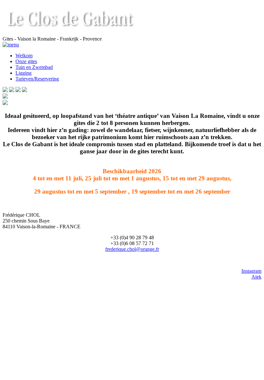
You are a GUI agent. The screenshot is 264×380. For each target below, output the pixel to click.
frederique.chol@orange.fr (132, 249)
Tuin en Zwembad (34, 67)
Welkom (24, 55)
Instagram (251, 271)
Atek (256, 277)
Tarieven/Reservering (37, 78)
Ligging (23, 73)
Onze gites (26, 61)
